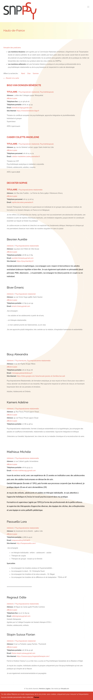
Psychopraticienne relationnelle (30, 190)
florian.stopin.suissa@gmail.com (23, 653)
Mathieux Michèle (19, 451)
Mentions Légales (44, 688)
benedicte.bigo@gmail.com (22, 108)
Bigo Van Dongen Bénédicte (24, 85)
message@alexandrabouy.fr (22, 373)
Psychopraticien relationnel (29, 92)
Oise (29, 73)
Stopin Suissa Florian (21, 634)
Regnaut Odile (16, 597)
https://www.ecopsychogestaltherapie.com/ (33, 656)
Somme (36, 73)
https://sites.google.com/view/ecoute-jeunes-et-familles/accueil (41, 376)
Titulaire (12, 92)
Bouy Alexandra (17, 354)
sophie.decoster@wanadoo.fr (22, 202)
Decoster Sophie (17, 183)
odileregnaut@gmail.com (21, 616)
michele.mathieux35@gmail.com (24, 470)
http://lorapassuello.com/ (26, 543)
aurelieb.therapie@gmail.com (22, 258)
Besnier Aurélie (17, 239)
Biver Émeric (15, 287)
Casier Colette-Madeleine (23, 137)
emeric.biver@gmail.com (21, 306)
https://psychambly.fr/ (25, 261)
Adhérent (10, 246)
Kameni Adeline (17, 402)
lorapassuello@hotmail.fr (21, 540)
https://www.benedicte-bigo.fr (28, 111)
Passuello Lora (17, 521)
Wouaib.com (65, 688)
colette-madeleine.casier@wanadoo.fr (26, 156)
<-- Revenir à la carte (11, 78)
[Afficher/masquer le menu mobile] (88, 7)
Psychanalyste (20, 361)
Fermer (36, 697)
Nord (23, 73)
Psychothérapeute (47, 92)
